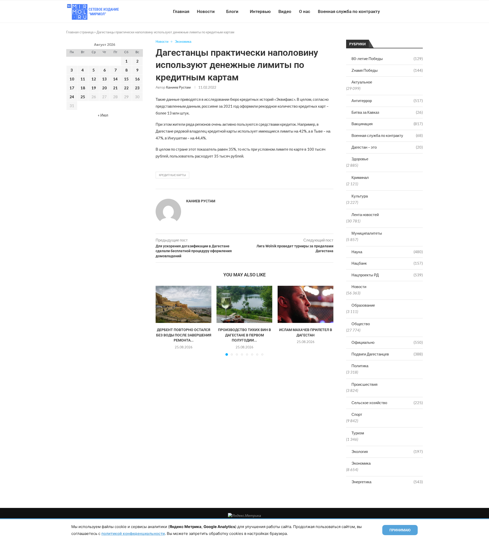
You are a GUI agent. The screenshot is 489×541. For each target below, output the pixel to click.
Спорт (356, 414)
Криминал (360, 177)
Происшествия (364, 384)
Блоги (232, 11)
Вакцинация (387, 123)
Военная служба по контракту (349, 11)
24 (72, 96)
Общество (360, 323)
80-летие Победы (387, 58)
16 (137, 79)
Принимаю (400, 530)
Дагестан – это (387, 147)
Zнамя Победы (387, 70)
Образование (363, 305)
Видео (284, 11)
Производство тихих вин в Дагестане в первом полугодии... (244, 335)
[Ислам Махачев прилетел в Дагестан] (305, 304)
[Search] (420, 11)
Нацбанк (387, 263)
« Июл (103, 115)
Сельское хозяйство (387, 402)
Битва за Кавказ (387, 112)
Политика (359, 365)
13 (104, 79)
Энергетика (387, 481)
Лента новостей (365, 214)
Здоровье (359, 158)
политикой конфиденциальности (133, 533)
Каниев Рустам (178, 87)
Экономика (361, 463)
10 (72, 79)
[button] (162, 320)
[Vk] (401, 11)
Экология (387, 451)
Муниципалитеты (366, 233)
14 (115, 79)
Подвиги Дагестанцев (387, 354)
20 (104, 88)
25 (82, 96)
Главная (181, 11)
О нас (304, 11)
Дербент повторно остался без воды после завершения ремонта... (183, 335)
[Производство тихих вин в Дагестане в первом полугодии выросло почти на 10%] (244, 304)
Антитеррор (387, 100)
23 (137, 88)
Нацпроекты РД (387, 275)
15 (126, 79)
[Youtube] (396, 11)
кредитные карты (172, 175)
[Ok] (412, 11)
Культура (359, 196)
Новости (206, 11)
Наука (387, 251)
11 (82, 79)
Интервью (260, 11)
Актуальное (361, 82)
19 (93, 88)
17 (72, 88)
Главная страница (79, 32)
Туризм (357, 433)
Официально (387, 342)
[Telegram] (407, 11)
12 (93, 79)
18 (82, 88)
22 (126, 88)
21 (115, 88)
